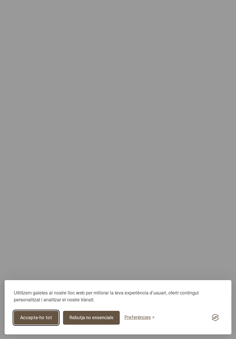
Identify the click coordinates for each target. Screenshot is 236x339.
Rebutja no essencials (91, 317)
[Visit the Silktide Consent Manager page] (215, 318)
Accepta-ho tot (36, 317)
